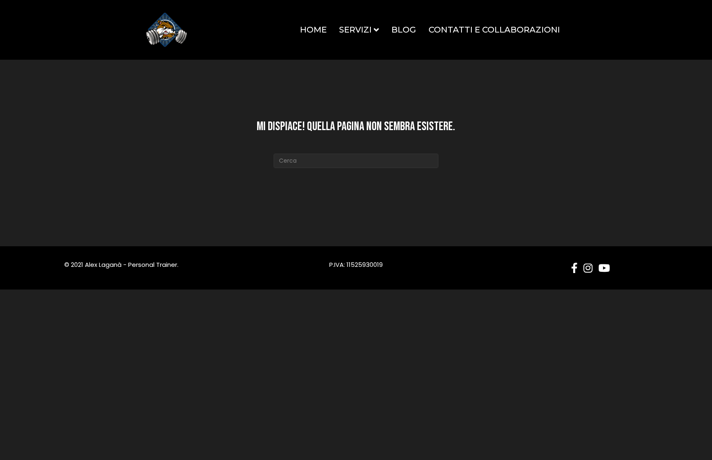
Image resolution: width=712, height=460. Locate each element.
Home (313, 30)
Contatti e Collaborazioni (494, 30)
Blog (403, 30)
